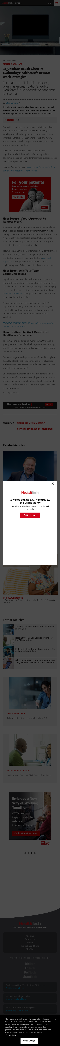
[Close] (55, 1019)
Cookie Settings (29, 1041)
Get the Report (30, 515)
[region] (30, 1030)
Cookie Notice (11, 1035)
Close (53, 483)
